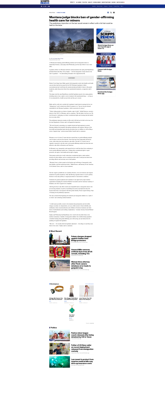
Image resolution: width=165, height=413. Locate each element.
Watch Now (120, 2)
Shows (114, 2)
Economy (110, 6)
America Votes (100, 6)
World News (97, 2)
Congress (106, 6)
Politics (84, 2)
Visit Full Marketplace (89, 283)
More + (122, 6)
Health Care (61, 12)
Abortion (94, 6)
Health (90, 2)
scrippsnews (42, 6)
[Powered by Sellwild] (92, 323)
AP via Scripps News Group (57, 58)
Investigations (106, 2)
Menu (72, 2)
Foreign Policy (116, 6)
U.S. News (78, 2)
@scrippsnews (49, 6)
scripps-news (45, 6)
